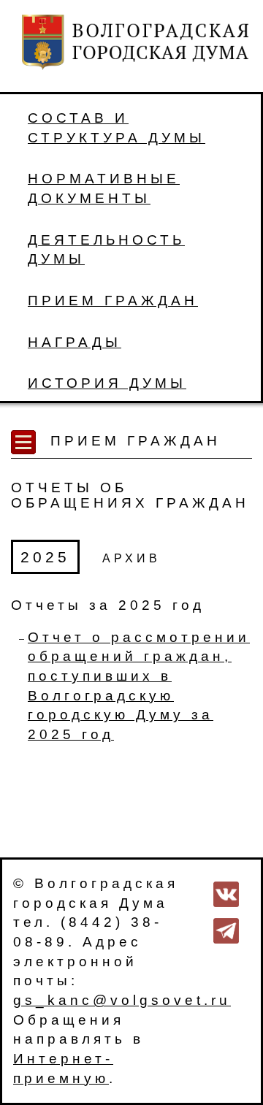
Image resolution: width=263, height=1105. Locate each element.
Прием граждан (113, 300)
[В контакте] (226, 893)
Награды (74, 342)
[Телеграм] (226, 929)
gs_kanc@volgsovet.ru (122, 1000)
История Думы (107, 383)
